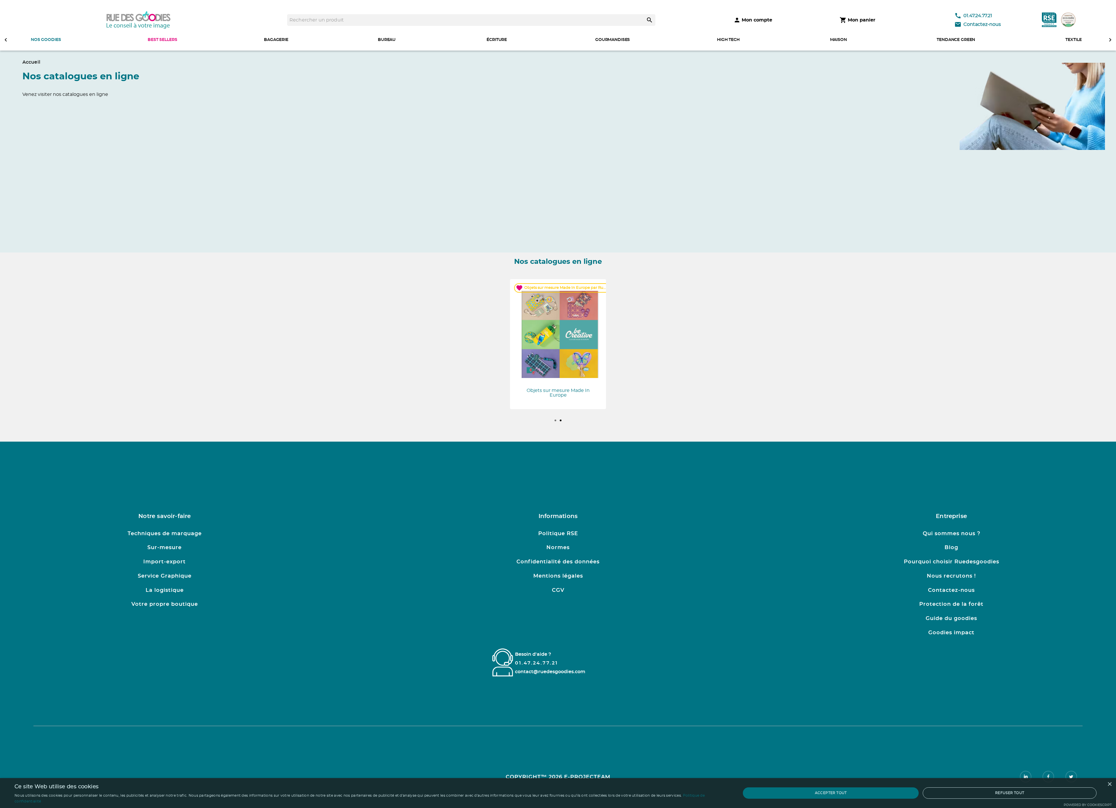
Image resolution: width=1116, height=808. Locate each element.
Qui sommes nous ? (951, 533)
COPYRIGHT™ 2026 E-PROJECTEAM (558, 777)
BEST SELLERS (162, 40)
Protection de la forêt (951, 604)
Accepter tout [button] (831, 793)
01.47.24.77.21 (977, 15)
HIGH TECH (728, 40)
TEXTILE (1073, 40)
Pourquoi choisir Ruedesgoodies (951, 562)
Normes (558, 547)
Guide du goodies (951, 618)
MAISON (838, 40)
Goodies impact (951, 632)
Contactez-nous (982, 24)
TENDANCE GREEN (956, 40)
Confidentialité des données (558, 562)
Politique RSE (558, 533)
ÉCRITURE (497, 40)
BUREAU (387, 40)
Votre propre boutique (164, 604)
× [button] (1109, 784)
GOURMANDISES (612, 40)
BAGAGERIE (276, 40)
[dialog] (558, 793)
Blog (951, 547)
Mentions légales (558, 576)
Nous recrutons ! (951, 576)
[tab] (555, 420)
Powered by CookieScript (1088, 805)
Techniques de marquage (165, 533)
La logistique (165, 590)
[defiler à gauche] (6, 40)
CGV (558, 590)
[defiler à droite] (1110, 40)
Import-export (164, 562)
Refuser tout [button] (1009, 793)
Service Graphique (165, 576)
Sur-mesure (164, 547)
